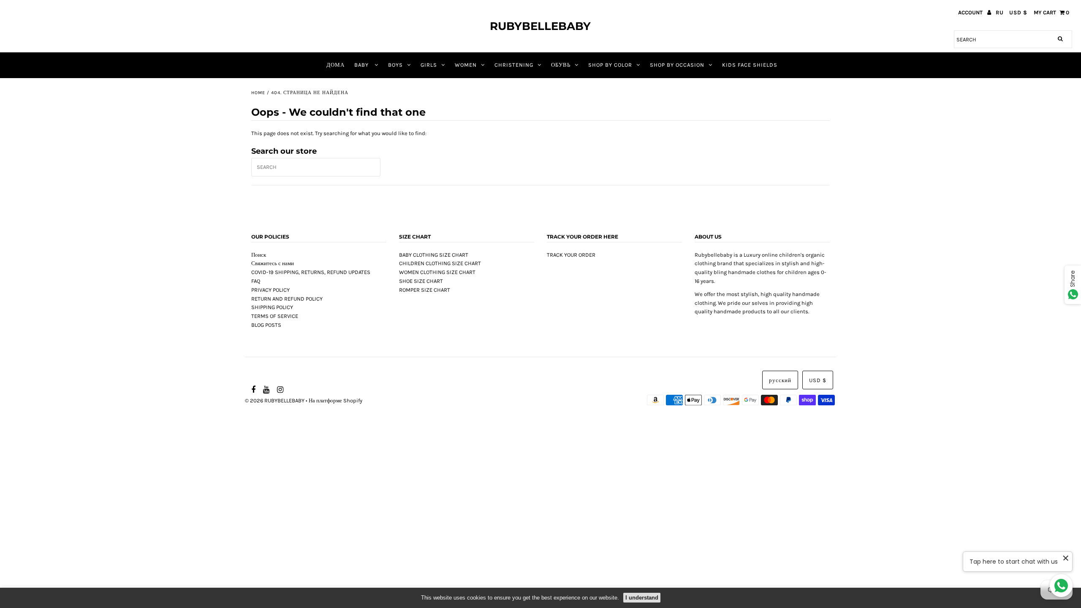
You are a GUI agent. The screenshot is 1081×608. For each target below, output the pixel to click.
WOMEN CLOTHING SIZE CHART (437, 272)
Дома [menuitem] (335, 65)
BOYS (395, 65)
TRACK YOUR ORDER (571, 255)
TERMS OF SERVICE (274, 316)
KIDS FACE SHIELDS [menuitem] (749, 65)
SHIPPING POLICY (272, 307)
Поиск (258, 255)
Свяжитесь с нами (272, 263)
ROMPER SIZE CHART (424, 290)
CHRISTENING (513, 65)
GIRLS (429, 65)
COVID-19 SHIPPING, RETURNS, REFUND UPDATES (310, 272)
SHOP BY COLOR (610, 65)
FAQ (255, 281)
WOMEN (466, 65)
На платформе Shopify (335, 400)
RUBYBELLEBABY (540, 26)
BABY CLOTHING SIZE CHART (433, 255)
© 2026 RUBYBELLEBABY (274, 400)
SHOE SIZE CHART (421, 281)
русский (780, 380)
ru (1000, 12)
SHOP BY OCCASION (677, 65)
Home (258, 92)
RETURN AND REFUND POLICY (287, 299)
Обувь (560, 65)
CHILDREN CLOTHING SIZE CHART (440, 263)
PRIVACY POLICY (270, 290)
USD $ (1018, 12)
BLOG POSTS (266, 325)
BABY (362, 65)
